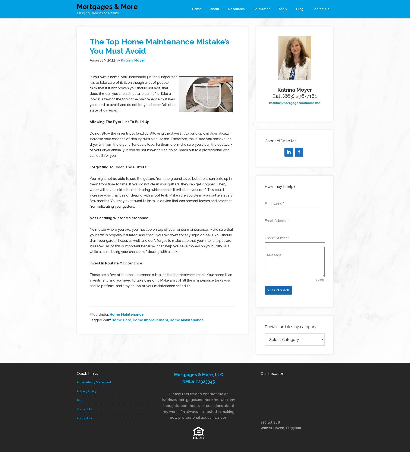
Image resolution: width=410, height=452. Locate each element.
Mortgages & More (107, 6)
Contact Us (85, 409)
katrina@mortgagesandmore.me (294, 103)
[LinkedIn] (288, 152)
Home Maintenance (127, 315)
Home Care (121, 320)
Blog (80, 400)
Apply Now (84, 418)
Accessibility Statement (94, 382)
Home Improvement (150, 320)
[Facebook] (299, 152)
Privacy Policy (86, 391)
